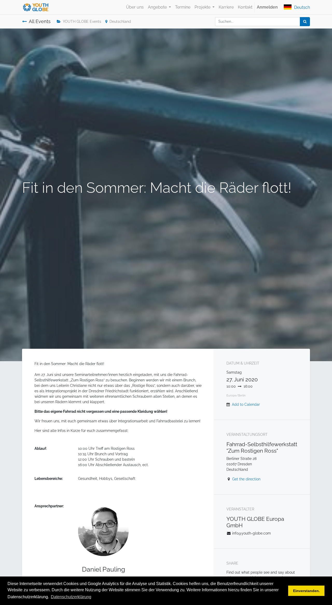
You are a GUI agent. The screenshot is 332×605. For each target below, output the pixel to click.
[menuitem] (135, 7)
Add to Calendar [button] (246, 404)
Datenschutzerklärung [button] (71, 597)
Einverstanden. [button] (306, 591)
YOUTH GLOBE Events (82, 21)
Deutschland (120, 21)
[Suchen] (305, 21)
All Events (40, 21)
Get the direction (246, 479)
